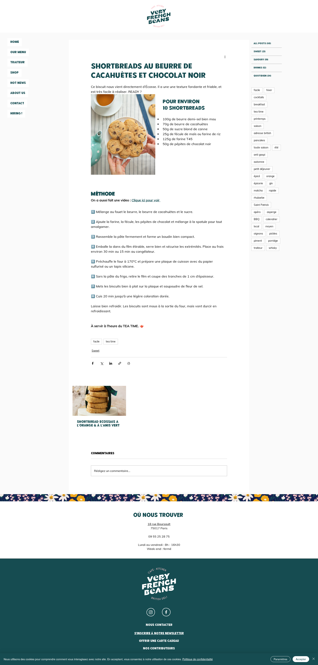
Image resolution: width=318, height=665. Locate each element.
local (256, 226)
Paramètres (280, 659)
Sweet (95, 350)
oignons (258, 233)
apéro (257, 212)
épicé (257, 176)
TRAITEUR (17, 62)
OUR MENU (18, 52)
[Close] (313, 659)
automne (259, 161)
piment (258, 240)
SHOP (14, 72)
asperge (271, 212)
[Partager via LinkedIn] (110, 363)
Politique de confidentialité (197, 659)
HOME (14, 42)
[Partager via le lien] (119, 363)
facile (96, 341)
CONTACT (17, 103)
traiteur (258, 248)
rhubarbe (259, 197)
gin (271, 183)
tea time (111, 341)
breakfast (259, 104)
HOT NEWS (18, 83)
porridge (273, 240)
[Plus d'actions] (225, 56)
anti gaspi (259, 154)
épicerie (258, 183)
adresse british (262, 133)
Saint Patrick (261, 205)
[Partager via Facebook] (92, 363)
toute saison (261, 147)
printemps (260, 118)
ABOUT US (17, 93)
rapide (272, 190)
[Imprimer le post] (128, 363)
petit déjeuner (262, 169)
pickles (273, 233)
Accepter (301, 659)
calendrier (271, 219)
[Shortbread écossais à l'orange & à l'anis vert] (99, 401)
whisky (273, 248)
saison (257, 126)
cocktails (259, 97)
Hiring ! (16, 113)
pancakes (259, 140)
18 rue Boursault (159, 524)
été (276, 147)
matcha (258, 190)
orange (270, 176)
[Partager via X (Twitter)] (101, 363)
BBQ (256, 219)
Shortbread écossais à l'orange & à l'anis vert (98, 423)
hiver (269, 90)
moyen (269, 226)
